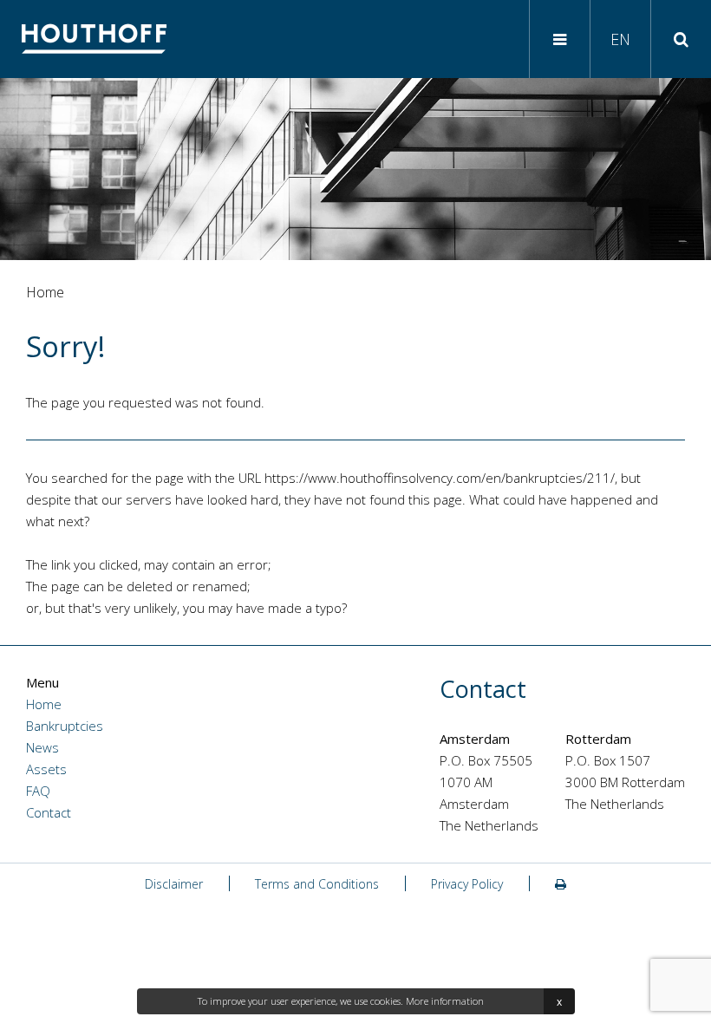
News (42, 747)
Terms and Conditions (317, 884)
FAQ (38, 790)
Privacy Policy (467, 884)
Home (44, 704)
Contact (48, 812)
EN (620, 39)
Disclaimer (174, 884)
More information (445, 1000)
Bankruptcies (64, 725)
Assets (46, 769)
